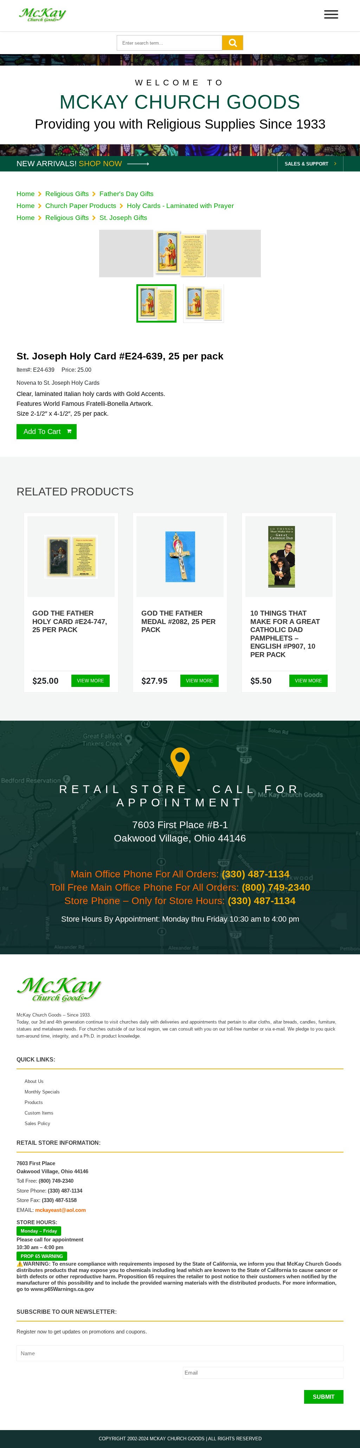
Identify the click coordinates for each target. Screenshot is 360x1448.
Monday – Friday (39, 1231)
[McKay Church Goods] (43, 16)
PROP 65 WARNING (42, 1256)
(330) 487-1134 (256, 874)
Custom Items (39, 1113)
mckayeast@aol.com (60, 1210)
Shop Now (101, 163)
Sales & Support (306, 164)
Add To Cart (42, 431)
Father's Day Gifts (126, 193)
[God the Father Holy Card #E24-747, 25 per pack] (71, 557)
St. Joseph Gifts (123, 217)
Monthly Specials (42, 1092)
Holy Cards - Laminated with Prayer (180, 205)
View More (90, 680)
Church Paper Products (80, 205)
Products (34, 1102)
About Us (34, 1081)
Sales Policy (37, 1123)
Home (26, 193)
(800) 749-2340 (276, 887)
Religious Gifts (67, 193)
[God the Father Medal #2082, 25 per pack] (180, 556)
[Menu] (331, 15)
